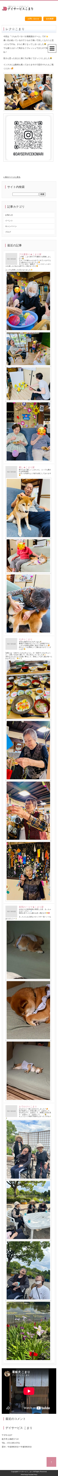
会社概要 (50, 19)
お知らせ (9, 215)
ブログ (8, 232)
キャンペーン (11, 226)
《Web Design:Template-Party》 (29, 1474)
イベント (9, 220)
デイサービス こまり (26, 1471)
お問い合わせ (33, 19)
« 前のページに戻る (11, 177)
